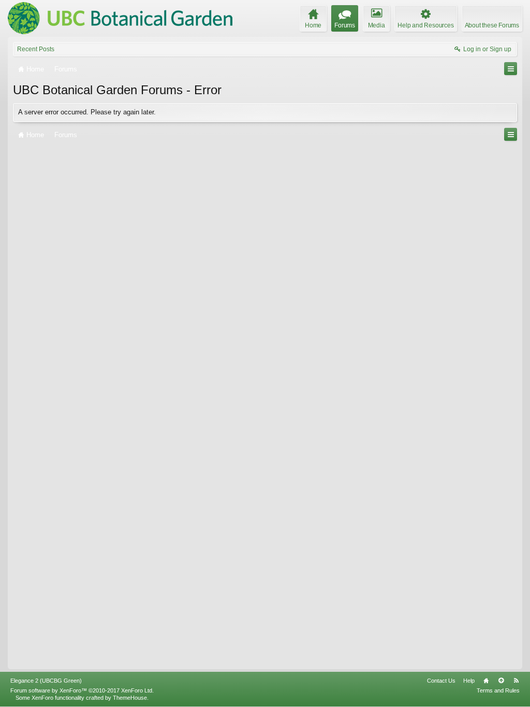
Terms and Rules (498, 690)
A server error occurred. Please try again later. (87, 112)
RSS (516, 680)
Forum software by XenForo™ (82, 690)
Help (469, 680)
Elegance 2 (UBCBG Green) (46, 680)
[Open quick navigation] (510, 68)
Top (501, 680)
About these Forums (492, 25)
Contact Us (441, 680)
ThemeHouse (130, 698)
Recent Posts (35, 49)
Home (486, 680)
